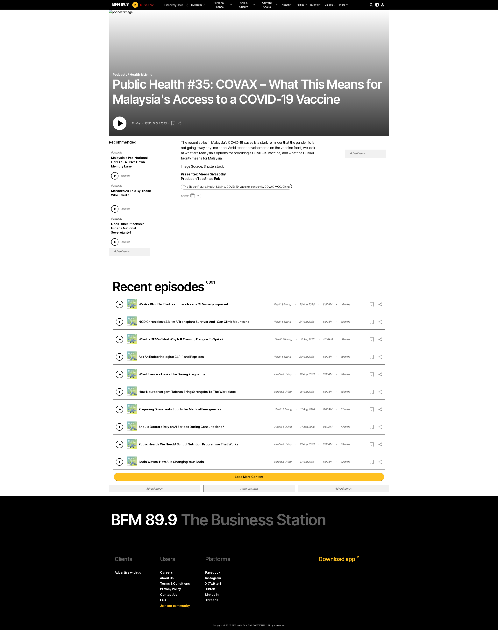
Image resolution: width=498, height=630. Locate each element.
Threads (211, 600)
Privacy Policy (170, 589)
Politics (300, 4)
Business (196, 4)
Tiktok (210, 589)
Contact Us (168, 595)
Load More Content (249, 476)
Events (314, 4)
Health (286, 4)
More (342, 4)
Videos (329, 4)
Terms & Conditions (175, 583)
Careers (166, 572)
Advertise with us (128, 572)
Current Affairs (267, 4)
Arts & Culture (243, 4)
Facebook (212, 572)
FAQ (163, 600)
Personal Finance (218, 4)
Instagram (213, 578)
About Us (167, 578)
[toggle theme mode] (377, 5)
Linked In (212, 595)
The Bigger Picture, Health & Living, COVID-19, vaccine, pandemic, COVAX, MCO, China (236, 186)
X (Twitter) (213, 583)
